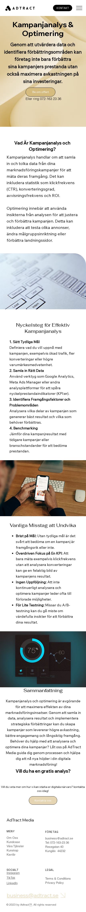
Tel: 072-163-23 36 (57, 842)
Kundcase (13, 842)
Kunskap (12, 850)
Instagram (13, 873)
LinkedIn (12, 883)
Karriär (11, 854)
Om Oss (12, 837)
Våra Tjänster (15, 846)
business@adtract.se (59, 838)
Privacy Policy (54, 882)
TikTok (11, 877)
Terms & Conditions (58, 878)
